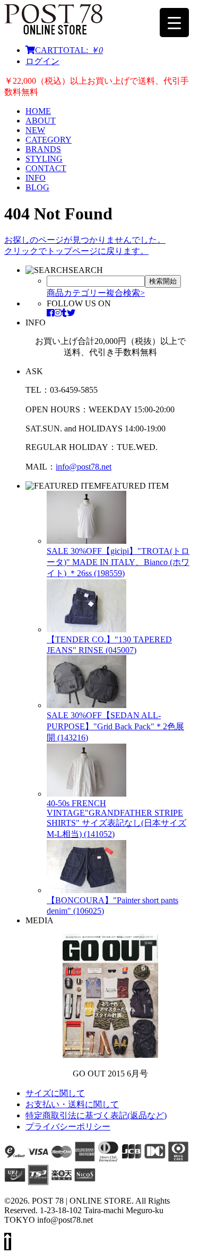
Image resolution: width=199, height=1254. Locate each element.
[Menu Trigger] (174, 22)
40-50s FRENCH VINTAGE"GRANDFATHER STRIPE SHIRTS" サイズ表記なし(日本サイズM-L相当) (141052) (116, 818)
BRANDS (43, 149)
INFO (35, 177)
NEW (35, 130)
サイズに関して (55, 1093)
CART (69, 50)
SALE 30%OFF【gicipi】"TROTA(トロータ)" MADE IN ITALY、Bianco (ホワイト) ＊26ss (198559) (118, 562)
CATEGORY (48, 139)
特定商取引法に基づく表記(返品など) (96, 1115)
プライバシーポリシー (67, 1126)
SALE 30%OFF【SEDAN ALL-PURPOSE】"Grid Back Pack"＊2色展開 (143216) (115, 726)
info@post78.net (83, 466)
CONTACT (45, 168)
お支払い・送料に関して (72, 1104)
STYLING (44, 158)
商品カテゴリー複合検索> (96, 292)
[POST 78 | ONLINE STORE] (53, 31)
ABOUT (40, 120)
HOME (38, 111)
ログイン (42, 61)
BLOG (37, 187)
